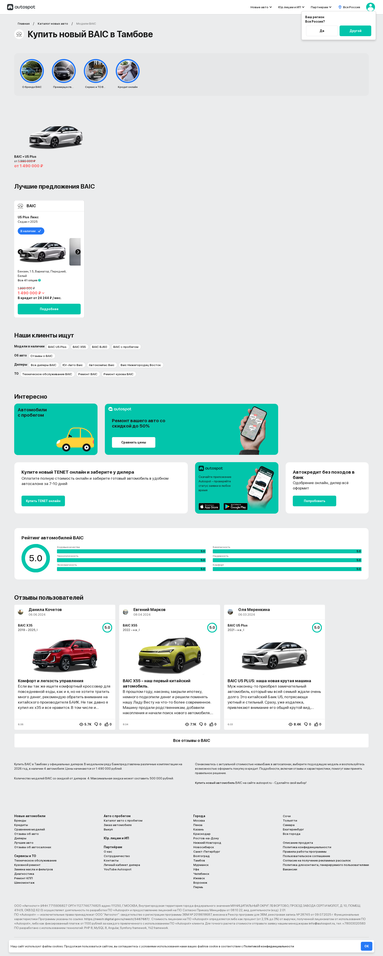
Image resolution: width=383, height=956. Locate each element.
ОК (366, 946)
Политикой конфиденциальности (269, 946)
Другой (356, 31)
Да (322, 31)
